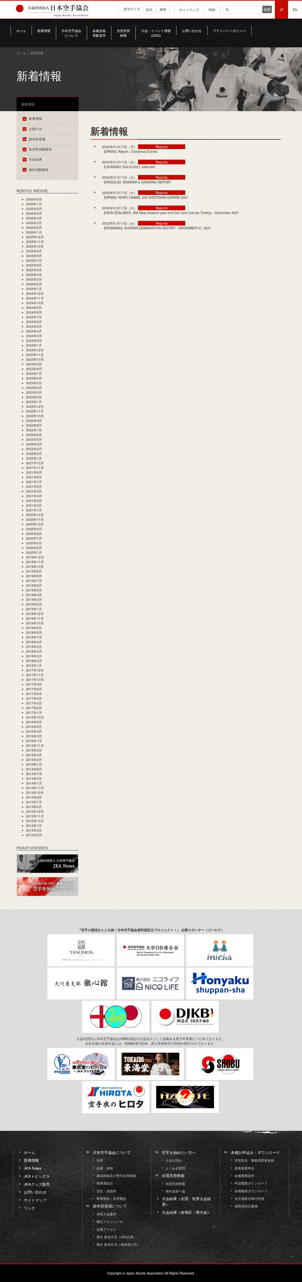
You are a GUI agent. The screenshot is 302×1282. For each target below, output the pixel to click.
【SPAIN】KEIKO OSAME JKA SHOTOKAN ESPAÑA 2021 (145, 197)
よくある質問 (175, 1168)
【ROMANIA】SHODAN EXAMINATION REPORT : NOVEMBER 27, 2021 (156, 228)
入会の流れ (173, 1160)
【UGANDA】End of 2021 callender (128, 166)
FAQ (212, 9)
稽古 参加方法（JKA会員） (116, 1236)
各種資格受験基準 (99, 33)
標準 (163, 9)
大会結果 (35, 159)
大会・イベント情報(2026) (156, 33)
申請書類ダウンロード (251, 1183)
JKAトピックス (37, 1176)
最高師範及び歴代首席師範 (116, 1175)
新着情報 (43, 30)
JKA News (33, 1168)
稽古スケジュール (109, 1221)
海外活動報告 (39, 169)
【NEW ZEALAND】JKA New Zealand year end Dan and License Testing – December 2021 (170, 212)
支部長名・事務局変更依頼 (254, 1160)
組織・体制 (104, 1168)
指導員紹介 (104, 1183)
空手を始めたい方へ (179, 1152)
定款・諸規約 (106, 1191)
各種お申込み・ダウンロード (255, 1152)
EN (295, 9)
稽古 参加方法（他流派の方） (120, 1244)
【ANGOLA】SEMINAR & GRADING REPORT (136, 182)
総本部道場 (37, 139)
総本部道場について (110, 1206)
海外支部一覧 (175, 1191)
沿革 (99, 1160)
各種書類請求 (244, 1175)
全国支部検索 (123, 33)
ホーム (21, 30)
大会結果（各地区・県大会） (186, 1212)
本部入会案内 (106, 1214)
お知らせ (35, 128)
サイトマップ (189, 9)
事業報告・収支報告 (111, 1198)
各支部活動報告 (40, 149)
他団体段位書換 (246, 1206)
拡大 (149, 9)
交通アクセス (106, 1229)
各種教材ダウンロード (251, 1191)
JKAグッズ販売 (37, 1184)
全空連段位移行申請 (249, 1198)
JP (281, 9)
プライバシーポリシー (229, 30)
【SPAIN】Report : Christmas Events (129, 151)
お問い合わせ (192, 30)
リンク (29, 1208)
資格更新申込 (244, 1168)
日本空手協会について (71, 33)
